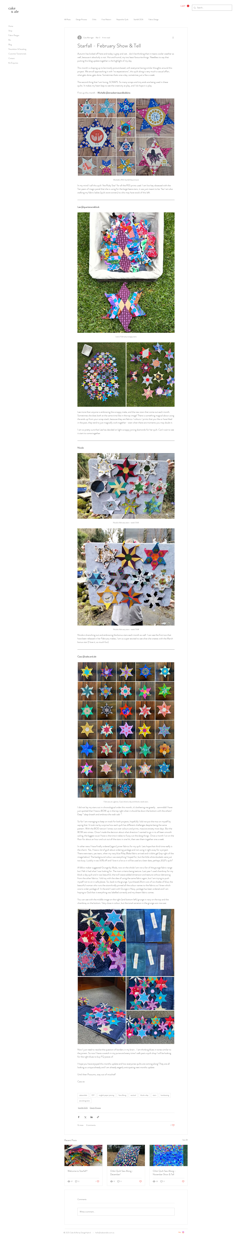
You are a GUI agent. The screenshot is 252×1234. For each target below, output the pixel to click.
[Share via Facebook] (78, 1117)
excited (133, 1095)
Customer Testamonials (17, 53)
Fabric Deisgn (154, 19)
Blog (10, 44)
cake (11, 8)
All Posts (67, 19)
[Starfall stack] (83, 1155)
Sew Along (122, 1095)
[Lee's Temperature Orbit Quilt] (169, 1155)
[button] (184, 6)
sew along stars (84, 1100)
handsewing (165, 1095)
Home (10, 26)
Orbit (94, 19)
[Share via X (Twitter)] (85, 1117)
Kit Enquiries (13, 62)
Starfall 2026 (138, 19)
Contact (11, 58)
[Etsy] (179, 1232)
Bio (9, 39)
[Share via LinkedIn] (91, 1117)
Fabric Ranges (13, 35)
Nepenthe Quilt (122, 19)
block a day (144, 1095)
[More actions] (173, 37)
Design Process (81, 19)
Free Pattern (106, 19)
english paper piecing (106, 1095)
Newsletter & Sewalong (17, 49)
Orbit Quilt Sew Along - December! (121, 1172)
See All (185, 1140)
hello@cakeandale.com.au (104, 1232)
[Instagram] (183, 1232)
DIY (93, 1095)
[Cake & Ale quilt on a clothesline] (126, 1155)
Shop (10, 30)
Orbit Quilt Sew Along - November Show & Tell (164, 1172)
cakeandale (83, 1095)
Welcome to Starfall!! (78, 1171)
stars (154, 1095)
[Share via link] (98, 1117)
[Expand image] (101, 374)
